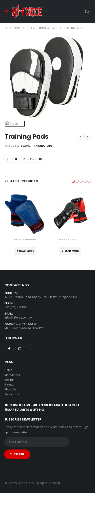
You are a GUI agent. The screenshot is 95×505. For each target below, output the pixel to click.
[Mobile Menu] (7, 11)
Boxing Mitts (29, 239)
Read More (26, 251)
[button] (73, 181)
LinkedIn (24, 159)
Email (40, 159)
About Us (10, 389)
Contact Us (11, 394)
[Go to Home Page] (6, 28)
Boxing (26, 145)
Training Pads (42, 145)
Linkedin (30, 348)
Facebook (7, 159)
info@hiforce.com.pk (18, 317)
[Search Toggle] (87, 11)
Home (8, 370)
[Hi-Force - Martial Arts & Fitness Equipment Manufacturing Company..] (26, 12)
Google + (32, 159)
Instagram (19, 348)
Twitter (15, 159)
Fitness (9, 384)
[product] (24, 214)
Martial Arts (12, 375)
